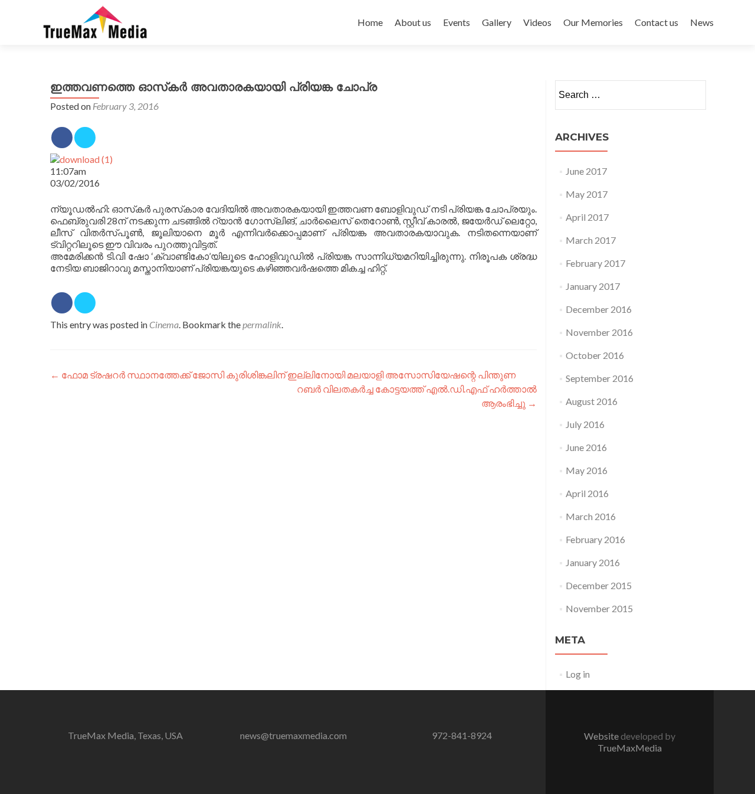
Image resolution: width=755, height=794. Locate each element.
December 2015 (599, 585)
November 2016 (599, 332)
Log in (578, 673)
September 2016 (599, 378)
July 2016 (585, 424)
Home (370, 22)
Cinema (164, 324)
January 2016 (593, 562)
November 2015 (599, 608)
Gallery (496, 22)
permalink (261, 324)
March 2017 (591, 240)
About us (413, 22)
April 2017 (587, 217)
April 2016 (587, 493)
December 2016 (599, 309)
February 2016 (595, 539)
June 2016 (586, 447)
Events (456, 22)
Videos (537, 22)
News (702, 22)
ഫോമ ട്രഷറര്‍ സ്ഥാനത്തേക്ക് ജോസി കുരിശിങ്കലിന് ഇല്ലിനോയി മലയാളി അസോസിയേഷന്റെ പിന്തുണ (283, 374)
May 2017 (587, 194)
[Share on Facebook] (62, 137)
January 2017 (593, 286)
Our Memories (593, 22)
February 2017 (595, 263)
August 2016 (592, 401)
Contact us (656, 22)
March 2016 (591, 516)
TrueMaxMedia (630, 747)
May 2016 (587, 470)
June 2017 (586, 171)
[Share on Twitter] (85, 137)
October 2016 (595, 355)
